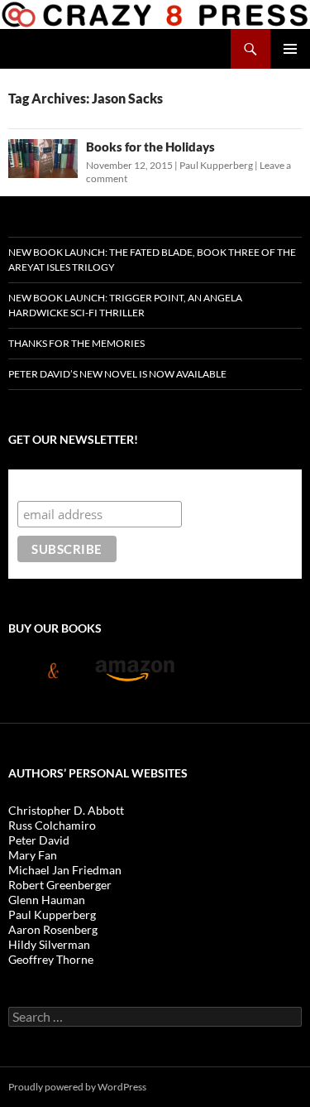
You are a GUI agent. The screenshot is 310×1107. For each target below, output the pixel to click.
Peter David (38, 840)
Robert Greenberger (60, 885)
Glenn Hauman (46, 900)
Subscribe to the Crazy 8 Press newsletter (148, 485)
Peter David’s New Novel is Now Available (117, 374)
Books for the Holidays (150, 146)
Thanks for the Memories (76, 343)
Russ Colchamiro (52, 825)
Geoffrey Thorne (50, 959)
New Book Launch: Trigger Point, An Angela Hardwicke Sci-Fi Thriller (125, 305)
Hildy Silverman (49, 944)
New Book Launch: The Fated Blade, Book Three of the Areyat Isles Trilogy (152, 259)
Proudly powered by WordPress (77, 1087)
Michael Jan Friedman (65, 870)
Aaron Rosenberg (53, 929)
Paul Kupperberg (216, 165)
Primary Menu (290, 49)
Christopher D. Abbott (66, 810)
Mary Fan (32, 855)
